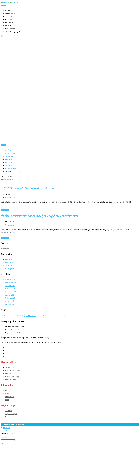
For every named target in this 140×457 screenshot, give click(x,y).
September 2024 (11, 292)
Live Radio (9, 22)
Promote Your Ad (11, 380)
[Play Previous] (2, 437)
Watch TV (8, 25)
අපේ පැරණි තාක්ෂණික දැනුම (54, 315)
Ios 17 (21, 315)
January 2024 (10, 295)
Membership (9, 373)
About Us (8, 411)
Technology (9, 266)
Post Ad (3, 5)
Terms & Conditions (12, 420)
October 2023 (10, 298)
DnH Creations (10, 29)
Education (8, 19)
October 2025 (10, 280)
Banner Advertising (12, 377)
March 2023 (9, 304)
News (7, 394)
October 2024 (10, 289)
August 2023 (9, 301)
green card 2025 (15, 315)
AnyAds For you (11, 414)
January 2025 (10, 286)
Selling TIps (9, 367)
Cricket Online (10, 13)
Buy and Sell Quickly (12, 370)
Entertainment (10, 262)
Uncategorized (10, 197)
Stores (7, 391)
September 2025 (11, 283)
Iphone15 (30, 315)
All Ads (7, 10)
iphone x (39, 315)
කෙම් (63, 315)
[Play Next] (6, 437)
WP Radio (4, 431)
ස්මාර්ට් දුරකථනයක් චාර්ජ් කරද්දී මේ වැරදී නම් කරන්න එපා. (40, 216)
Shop (7, 400)
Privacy (7, 417)
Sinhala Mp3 (9, 16)
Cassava (9, 315)
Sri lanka (44, 315)
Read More (5, 210)
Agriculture (4, 315)
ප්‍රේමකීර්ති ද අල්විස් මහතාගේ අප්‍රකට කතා (28, 188)
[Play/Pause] (4, 437)
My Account (9, 397)
